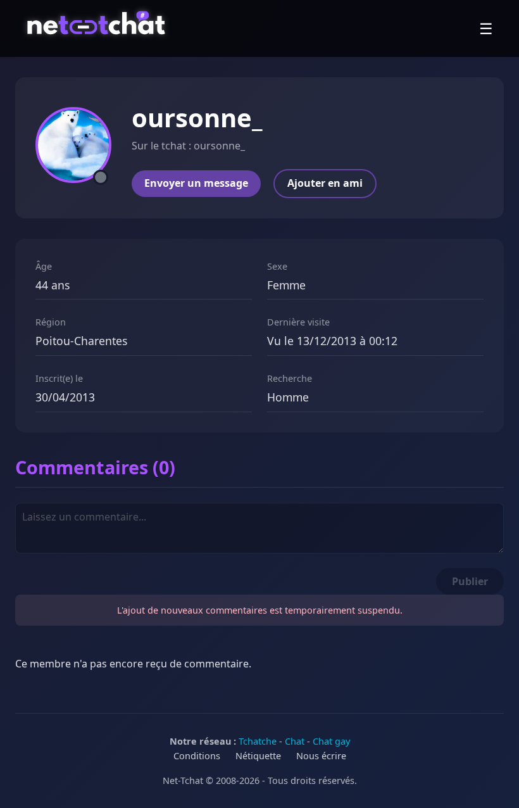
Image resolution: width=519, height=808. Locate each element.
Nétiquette (258, 756)
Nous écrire (321, 756)
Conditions (196, 756)
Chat (294, 741)
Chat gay (331, 741)
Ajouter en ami (325, 183)
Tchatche (258, 741)
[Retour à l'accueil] (98, 28)
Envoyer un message (196, 183)
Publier (470, 581)
